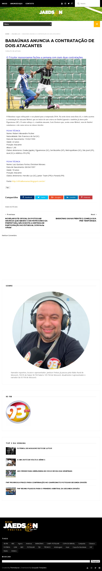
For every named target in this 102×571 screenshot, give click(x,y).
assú (67, 547)
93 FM (6, 544)
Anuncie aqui (16, 3)
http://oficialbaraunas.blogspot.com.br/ (28, 181)
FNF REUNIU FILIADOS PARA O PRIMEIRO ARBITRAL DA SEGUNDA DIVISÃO (48, 489)
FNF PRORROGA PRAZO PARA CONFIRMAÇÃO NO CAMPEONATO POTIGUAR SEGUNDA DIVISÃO (46, 482)
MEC (22, 547)
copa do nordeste (79, 547)
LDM (15, 547)
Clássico (92, 544)
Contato (30, 3)
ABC (12, 544)
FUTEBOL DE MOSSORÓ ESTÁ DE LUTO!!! (34, 448)
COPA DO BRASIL (69, 544)
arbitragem (58, 547)
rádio (6, 551)
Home (7, 34)
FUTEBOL (7, 547)
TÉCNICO (47, 547)
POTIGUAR (31, 547)
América (29, 544)
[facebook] (71, 3)
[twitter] (69, 3)
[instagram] (65, 3)
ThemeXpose (15, 568)
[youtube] (62, 3)
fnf (91, 547)
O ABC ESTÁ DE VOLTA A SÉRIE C (31, 460)
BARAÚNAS (39, 544)
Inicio (4, 3)
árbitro (14, 551)
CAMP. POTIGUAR (53, 544)
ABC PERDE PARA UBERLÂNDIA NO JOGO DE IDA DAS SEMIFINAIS (44, 471)
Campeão (81, 544)
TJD (39, 547)
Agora (20, 544)
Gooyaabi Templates (39, 568)
